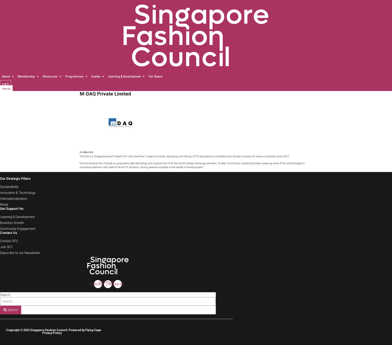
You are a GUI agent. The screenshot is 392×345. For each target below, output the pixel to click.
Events (95, 76)
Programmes (74, 76)
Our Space (156, 76)
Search (5, 295)
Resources (50, 76)
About (6, 76)
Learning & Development (124, 76)
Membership (26, 76)
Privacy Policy (52, 333)
